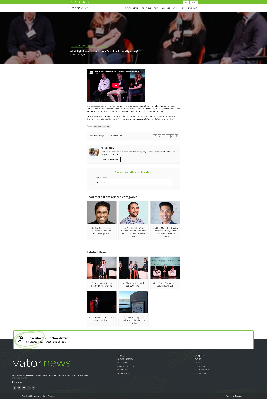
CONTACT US (200, 366)
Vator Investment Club (164, 119)
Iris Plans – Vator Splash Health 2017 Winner (133, 284)
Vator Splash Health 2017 (99, 106)
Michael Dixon (140, 109)
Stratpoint (172, 116)
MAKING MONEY (123, 370)
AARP (120, 116)
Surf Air (165, 116)
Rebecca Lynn (171, 106)
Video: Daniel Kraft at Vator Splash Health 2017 (101, 318)
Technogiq (238, 396)
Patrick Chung (127, 106)
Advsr (116, 116)
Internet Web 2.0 (77, 46)
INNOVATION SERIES (125, 359)
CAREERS (198, 363)
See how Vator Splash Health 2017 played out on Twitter (133, 320)
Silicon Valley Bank (156, 116)
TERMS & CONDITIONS (203, 370)
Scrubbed (105, 119)
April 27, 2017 (74, 55)
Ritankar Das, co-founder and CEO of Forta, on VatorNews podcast (101, 231)
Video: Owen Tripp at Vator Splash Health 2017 (165, 284)
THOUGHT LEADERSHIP (126, 366)
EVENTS (198, 359)
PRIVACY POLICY (201, 373)
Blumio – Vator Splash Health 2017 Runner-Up (101, 284)
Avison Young (127, 116)
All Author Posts (110, 159)
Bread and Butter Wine (141, 116)
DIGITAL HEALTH (123, 373)
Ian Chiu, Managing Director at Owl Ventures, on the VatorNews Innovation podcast (165, 232)
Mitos (85, 55)
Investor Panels (91, 46)
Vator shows (103, 46)
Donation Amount (101, 178)
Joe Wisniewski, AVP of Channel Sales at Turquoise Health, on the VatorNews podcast (133, 232)
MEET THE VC (122, 363)
